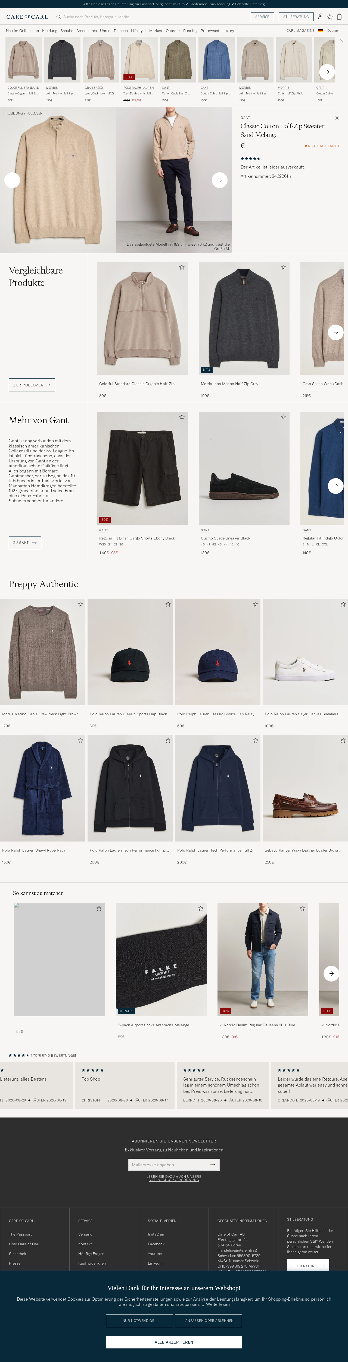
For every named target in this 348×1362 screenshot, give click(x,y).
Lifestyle (138, 30)
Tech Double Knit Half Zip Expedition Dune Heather (137, 94)
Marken (155, 30)
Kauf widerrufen (92, 1263)
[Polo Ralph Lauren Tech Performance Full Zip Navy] (217, 845)
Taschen (121, 30)
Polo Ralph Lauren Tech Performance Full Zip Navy (216, 850)
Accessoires (86, 30)
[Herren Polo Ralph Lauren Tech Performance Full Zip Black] (130, 788)
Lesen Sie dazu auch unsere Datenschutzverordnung (174, 1178)
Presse (14, 1263)
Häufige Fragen (91, 1253)
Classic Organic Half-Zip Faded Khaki (23, 94)
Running (190, 30)
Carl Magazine (301, 31)
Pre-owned (210, 30)
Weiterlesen (218, 1304)
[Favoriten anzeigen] (330, 17)
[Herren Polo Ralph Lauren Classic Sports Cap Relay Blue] (217, 652)
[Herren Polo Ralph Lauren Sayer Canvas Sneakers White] (305, 652)
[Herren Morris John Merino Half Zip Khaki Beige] (255, 59)
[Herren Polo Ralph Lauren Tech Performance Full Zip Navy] (217, 788)
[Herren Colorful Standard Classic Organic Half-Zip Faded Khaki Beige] (23, 59)
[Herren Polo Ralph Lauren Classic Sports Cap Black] (130, 652)
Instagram (156, 1234)
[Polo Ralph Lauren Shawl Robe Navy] (42, 845)
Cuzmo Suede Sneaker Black (225, 538)
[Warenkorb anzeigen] (339, 16)
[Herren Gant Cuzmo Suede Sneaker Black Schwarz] (244, 468)
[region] (174, 1085)
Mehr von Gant (39, 420)
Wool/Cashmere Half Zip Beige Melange (100, 94)
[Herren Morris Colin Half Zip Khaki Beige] (294, 59)
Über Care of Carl (24, 1244)
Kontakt (85, 1244)
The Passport (20, 1234)
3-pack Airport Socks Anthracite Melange (153, 1025)
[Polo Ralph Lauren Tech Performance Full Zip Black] (130, 845)
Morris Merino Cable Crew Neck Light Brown (40, 714)
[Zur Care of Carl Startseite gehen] (27, 17)
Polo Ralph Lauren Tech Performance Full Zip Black (129, 850)
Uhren (105, 30)
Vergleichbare (36, 276)
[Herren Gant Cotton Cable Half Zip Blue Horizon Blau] (216, 59)
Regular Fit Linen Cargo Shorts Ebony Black (137, 538)
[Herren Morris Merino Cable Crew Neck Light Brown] (42, 652)
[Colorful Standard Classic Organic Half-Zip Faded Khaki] (142, 378)
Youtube (155, 1253)
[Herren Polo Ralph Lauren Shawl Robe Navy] (42, 788)
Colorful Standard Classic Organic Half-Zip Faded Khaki (137, 384)
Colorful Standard (23, 88)
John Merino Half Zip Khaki (252, 94)
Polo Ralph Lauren (138, 88)
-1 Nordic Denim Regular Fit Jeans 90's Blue (257, 1025)
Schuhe (66, 30)
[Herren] (59, 959)
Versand (85, 1234)
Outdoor (173, 30)
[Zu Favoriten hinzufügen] (181, 268)
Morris (52, 88)
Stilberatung (296, 17)
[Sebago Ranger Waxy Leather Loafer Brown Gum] (305, 845)
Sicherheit (17, 1253)
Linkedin (155, 1263)
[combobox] (333, 31)
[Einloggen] (320, 17)
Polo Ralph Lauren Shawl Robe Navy (33, 850)
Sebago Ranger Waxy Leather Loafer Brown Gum (302, 850)
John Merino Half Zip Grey (59, 94)
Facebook (156, 1244)
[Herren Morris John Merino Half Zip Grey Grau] (62, 59)
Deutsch (333, 31)
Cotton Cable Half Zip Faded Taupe (175, 94)
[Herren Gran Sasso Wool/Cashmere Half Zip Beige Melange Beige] (101, 59)
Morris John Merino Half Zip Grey (229, 383)
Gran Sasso (94, 88)
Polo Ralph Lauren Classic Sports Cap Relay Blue (215, 714)
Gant (166, 88)
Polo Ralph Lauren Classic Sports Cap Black (128, 714)
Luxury (228, 30)
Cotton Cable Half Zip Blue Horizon (214, 94)
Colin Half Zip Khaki (290, 93)
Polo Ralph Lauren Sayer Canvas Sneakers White (301, 714)
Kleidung (49, 30)
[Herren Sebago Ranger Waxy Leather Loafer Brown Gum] (305, 788)
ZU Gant (21, 543)
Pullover (34, 113)
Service (262, 17)
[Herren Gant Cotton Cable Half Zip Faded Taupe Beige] (178, 59)
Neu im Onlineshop (22, 30)
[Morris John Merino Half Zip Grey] (244, 378)
